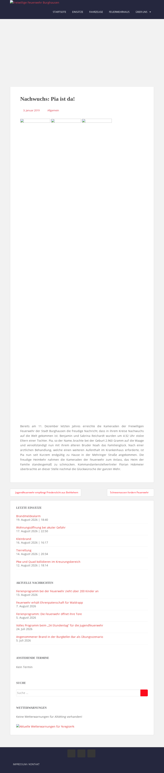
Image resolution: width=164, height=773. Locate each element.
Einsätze (77, 12)
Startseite (59, 12)
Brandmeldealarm (28, 516)
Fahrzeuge (96, 12)
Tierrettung (23, 550)
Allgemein (53, 110)
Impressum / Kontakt (26, 764)
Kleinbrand (23, 539)
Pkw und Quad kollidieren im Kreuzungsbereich (48, 562)
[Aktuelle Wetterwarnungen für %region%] (45, 726)
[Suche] (144, 693)
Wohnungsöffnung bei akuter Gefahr (41, 527)
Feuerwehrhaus (119, 12)
